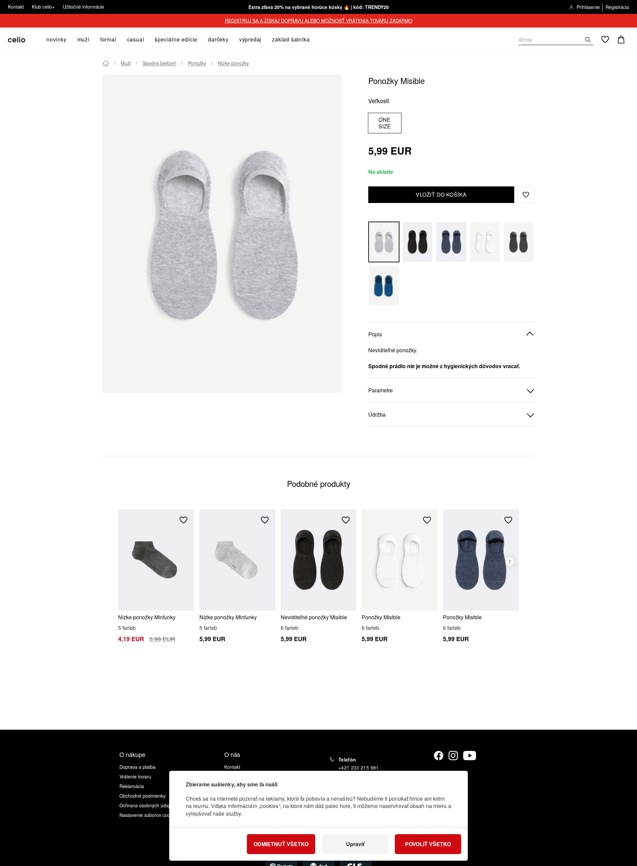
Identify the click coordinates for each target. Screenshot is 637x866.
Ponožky (197, 63)
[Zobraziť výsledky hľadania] (588, 39)
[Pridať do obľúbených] (183, 520)
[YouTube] (469, 755)
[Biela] (485, 242)
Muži (126, 63)
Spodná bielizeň (159, 63)
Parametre (380, 390)
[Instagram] (453, 755)
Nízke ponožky (233, 63)
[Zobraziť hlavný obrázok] (222, 234)
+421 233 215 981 (358, 767)
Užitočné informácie (83, 6)
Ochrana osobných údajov (147, 805)
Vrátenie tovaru (135, 776)
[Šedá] (383, 242)
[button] (526, 194)
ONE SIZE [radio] (385, 123)
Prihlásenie (588, 7)
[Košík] (621, 39)
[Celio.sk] (16, 39)
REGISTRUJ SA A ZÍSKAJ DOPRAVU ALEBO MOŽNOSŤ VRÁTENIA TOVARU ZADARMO (318, 20)
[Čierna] (417, 242)
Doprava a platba (137, 767)
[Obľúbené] (605, 39)
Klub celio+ (43, 6)
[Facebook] (438, 755)
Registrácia (617, 7)
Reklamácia (131, 786)
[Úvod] (106, 63)
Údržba (377, 414)
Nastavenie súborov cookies (148, 815)
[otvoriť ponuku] (69, 39)
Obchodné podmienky (142, 795)
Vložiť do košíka (441, 194)
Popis (375, 334)
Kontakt (16, 6)
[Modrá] (451, 242)
